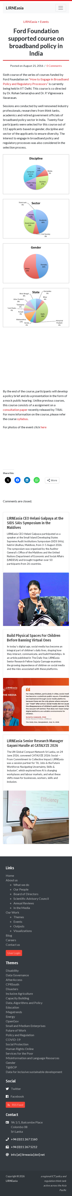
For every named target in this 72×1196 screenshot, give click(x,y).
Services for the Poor (19, 1053)
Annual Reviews (23, 903)
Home (10, 875)
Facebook (17, 1096)
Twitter (16, 1088)
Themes (18, 917)
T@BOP (11, 1067)
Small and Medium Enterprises (26, 1026)
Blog (9, 935)
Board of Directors (25, 894)
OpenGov (12, 1021)
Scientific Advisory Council (31, 898)
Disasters (12, 989)
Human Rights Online (20, 1049)
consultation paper (15, 409)
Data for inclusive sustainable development (34, 1072)
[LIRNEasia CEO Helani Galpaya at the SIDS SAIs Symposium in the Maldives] (36, 599)
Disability (12, 970)
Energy (10, 1016)
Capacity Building (17, 998)
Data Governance (17, 975)
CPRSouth (12, 984)
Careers (11, 940)
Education (12, 1007)
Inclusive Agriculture (19, 993)
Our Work (12, 912)
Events (17, 921)
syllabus (22, 419)
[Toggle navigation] (60, 8)
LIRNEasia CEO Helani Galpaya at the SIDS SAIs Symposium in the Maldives (35, 523)
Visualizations (22, 931)
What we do (21, 884)
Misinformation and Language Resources (32, 1058)
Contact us (13, 944)
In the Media (21, 908)
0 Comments (54, 65)
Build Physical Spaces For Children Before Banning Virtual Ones (33, 637)
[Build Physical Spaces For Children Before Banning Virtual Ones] (36, 704)
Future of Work (16, 1030)
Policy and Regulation (20, 1035)
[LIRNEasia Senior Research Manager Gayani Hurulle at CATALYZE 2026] (36, 817)
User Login (13, 953)
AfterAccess (14, 979)
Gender (11, 1062)
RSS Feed (17, 1104)
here (43, 427)
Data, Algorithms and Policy (24, 1003)
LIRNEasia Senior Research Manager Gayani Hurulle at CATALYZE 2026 (35, 743)
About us (12, 880)
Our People (20, 889)
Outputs (18, 926)
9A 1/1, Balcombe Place (26, 1126)
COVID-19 (13, 1039)
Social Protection (17, 1044)
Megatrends (14, 1012)
